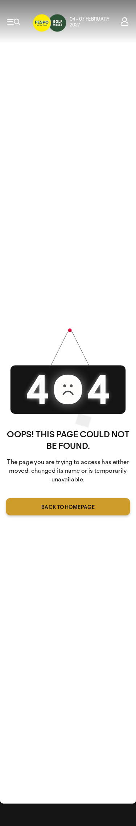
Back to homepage (68, 507)
